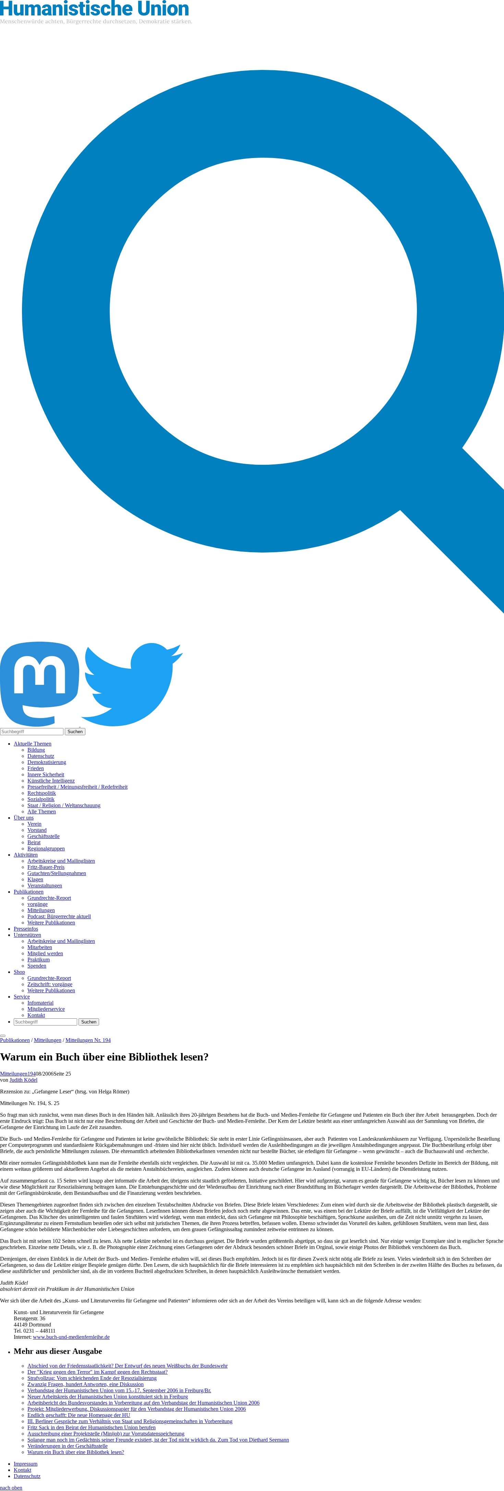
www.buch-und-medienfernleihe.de (71, 1337)
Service (22, 996)
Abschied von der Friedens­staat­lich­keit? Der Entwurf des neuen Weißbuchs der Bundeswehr (127, 1366)
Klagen (35, 879)
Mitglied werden (45, 953)
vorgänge (37, 904)
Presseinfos (26, 929)
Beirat (33, 842)
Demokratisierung (46, 762)
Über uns (24, 818)
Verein (34, 824)
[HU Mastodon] (40, 725)
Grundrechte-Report (49, 898)
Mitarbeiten (39, 947)
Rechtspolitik (41, 793)
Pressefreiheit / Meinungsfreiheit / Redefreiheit (77, 787)
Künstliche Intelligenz (51, 781)
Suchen (75, 731)
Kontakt (36, 1015)
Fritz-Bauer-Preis (45, 867)
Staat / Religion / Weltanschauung (63, 805)
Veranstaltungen (44, 885)
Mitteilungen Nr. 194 (88, 1040)
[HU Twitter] (132, 725)
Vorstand (37, 830)
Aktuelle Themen (32, 744)
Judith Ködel (23, 1080)
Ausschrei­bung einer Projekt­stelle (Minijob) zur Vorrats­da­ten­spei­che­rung (105, 1434)
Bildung (36, 750)
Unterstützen (27, 935)
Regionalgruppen (46, 848)
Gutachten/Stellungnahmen (56, 873)
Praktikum (38, 959)
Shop (19, 972)
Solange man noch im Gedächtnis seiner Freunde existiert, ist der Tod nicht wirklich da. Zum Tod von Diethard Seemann (158, 1440)
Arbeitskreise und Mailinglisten (61, 861)
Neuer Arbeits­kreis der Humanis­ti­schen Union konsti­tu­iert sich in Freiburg (107, 1396)
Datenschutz (40, 756)
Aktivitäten (26, 855)
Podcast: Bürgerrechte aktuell (59, 916)
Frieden (35, 768)
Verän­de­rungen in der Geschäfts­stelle (67, 1446)
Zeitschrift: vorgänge (49, 984)
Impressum (25, 1464)
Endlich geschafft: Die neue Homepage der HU (78, 1415)
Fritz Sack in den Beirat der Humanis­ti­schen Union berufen (91, 1427)
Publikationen (29, 892)
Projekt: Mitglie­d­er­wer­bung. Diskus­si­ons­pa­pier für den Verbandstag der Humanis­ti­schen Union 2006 (136, 1409)
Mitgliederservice (46, 1009)
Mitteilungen (41, 910)
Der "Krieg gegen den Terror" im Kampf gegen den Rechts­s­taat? (97, 1372)
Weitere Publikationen (51, 922)
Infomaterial (40, 1003)
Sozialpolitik (41, 799)
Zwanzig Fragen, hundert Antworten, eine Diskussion (85, 1384)
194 (31, 1074)
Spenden (36, 966)
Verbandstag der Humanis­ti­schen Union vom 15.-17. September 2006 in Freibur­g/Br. (119, 1390)
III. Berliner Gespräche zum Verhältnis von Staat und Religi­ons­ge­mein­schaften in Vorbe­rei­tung (129, 1421)
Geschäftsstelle (43, 836)
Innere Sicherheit (45, 774)
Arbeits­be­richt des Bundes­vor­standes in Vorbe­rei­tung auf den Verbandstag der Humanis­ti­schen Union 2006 (143, 1403)
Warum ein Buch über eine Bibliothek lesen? (75, 1452)
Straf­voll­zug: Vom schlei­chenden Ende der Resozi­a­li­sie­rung (92, 1378)
